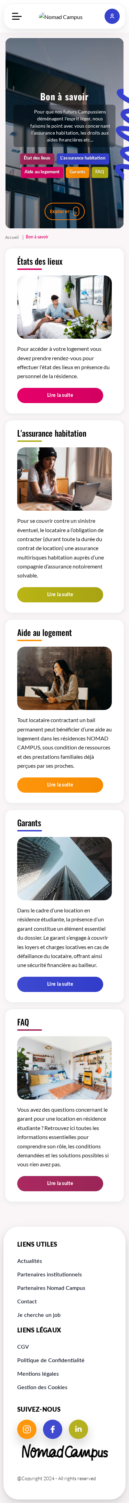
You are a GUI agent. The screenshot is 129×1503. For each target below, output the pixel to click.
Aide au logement (42, 172)
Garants (77, 172)
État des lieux (37, 158)
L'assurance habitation (82, 158)
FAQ (99, 172)
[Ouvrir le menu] (16, 16)
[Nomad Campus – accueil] (64, 16)
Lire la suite (60, 395)
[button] (112, 16)
